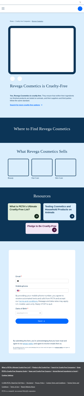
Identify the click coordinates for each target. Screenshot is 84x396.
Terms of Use (14, 387)
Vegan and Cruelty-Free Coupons (40, 371)
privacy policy (28, 344)
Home (12, 21)
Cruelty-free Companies (22, 21)
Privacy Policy (39, 383)
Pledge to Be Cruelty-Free (41, 367)
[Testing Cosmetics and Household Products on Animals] (59, 211)
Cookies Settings (7, 375)
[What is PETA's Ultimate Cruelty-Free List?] (24, 211)
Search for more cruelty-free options (25, 105)
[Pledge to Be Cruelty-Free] (42, 228)
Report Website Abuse (28, 387)
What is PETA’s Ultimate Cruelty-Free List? (16, 367)
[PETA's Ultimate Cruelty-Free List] (41, 8)
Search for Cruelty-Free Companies (63, 367)
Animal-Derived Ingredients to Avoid (65, 371)
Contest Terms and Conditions (55, 383)
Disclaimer (29, 383)
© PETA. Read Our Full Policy (13, 383)
